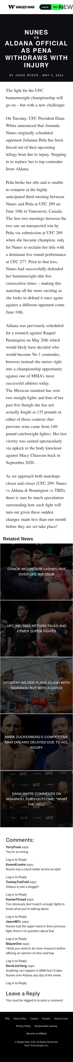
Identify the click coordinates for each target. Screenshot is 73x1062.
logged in (30, 1000)
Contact (34, 1018)
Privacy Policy (23, 1026)
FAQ (7, 1018)
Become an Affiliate (36, 1033)
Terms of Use (61, 1018)
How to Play (19, 1018)
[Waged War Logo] (21, 7)
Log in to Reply (16, 859)
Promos (46, 1018)
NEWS (67, 7)
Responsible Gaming (46, 1026)
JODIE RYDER (27, 75)
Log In (45, 7)
